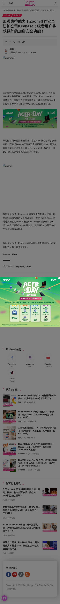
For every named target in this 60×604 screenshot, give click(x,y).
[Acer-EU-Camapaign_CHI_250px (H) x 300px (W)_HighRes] (30, 302)
